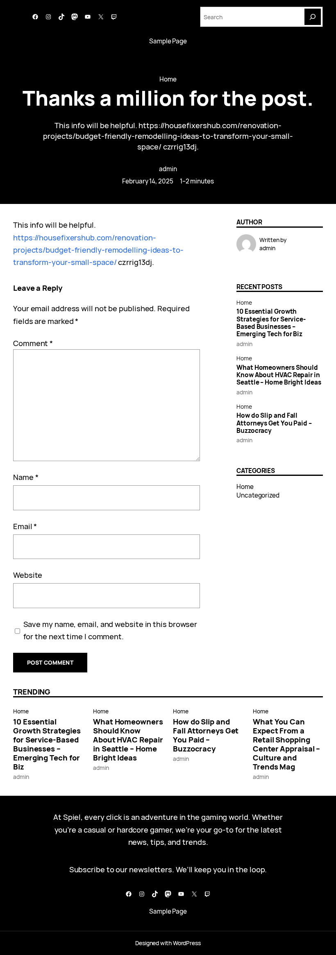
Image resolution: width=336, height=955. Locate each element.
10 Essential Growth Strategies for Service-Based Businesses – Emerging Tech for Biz (271, 323)
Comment (33, 343)
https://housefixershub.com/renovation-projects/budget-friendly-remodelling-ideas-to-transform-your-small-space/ (98, 249)
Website (27, 575)
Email (25, 526)
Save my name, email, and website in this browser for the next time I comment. (110, 630)
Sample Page (168, 41)
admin (168, 169)
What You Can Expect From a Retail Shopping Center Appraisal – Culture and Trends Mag (286, 744)
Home (168, 79)
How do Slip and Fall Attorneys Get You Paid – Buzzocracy (274, 423)
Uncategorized (257, 495)
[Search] (312, 17)
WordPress (187, 943)
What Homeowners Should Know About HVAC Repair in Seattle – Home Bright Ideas (278, 375)
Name (25, 477)
